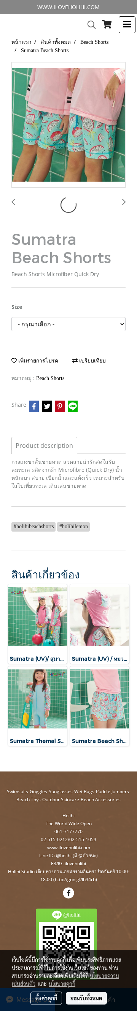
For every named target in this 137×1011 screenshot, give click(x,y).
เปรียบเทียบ (92, 361)
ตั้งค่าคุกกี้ (46, 998)
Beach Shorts (50, 378)
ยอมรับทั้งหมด (86, 998)
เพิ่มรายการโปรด (37, 361)
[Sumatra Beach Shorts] (68, 125)
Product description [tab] (44, 445)
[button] (89, 25)
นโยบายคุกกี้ (62, 983)
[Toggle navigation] (127, 24)
